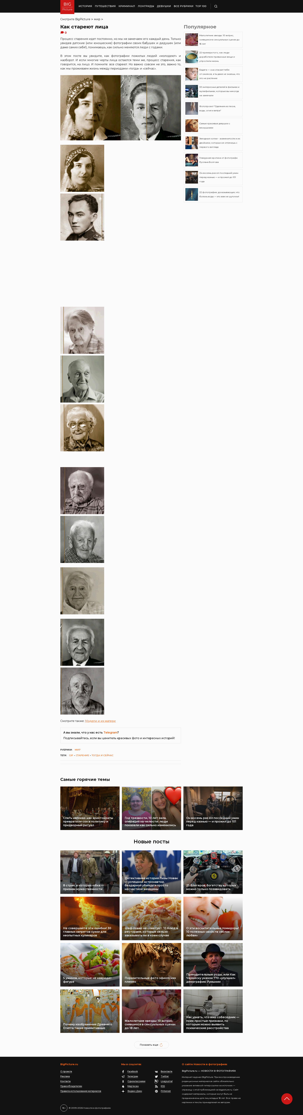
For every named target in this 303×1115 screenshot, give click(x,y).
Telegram (110, 732)
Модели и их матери (100, 721)
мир (97, 19)
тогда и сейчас (102, 755)
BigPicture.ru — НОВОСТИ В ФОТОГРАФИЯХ (209, 1070)
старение (82, 755)
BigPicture (82, 19)
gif (71, 755)
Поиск (226, 6)
